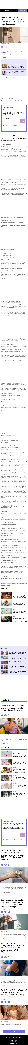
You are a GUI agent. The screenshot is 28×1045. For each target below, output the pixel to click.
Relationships (17, 593)
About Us (20, 1037)
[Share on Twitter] (5, 715)
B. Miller (6, 47)
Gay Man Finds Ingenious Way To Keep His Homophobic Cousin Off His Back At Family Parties (20, 795)
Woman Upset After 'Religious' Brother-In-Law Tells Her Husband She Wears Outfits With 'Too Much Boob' (12, 947)
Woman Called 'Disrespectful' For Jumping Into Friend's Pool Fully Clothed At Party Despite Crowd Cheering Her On (20, 612)
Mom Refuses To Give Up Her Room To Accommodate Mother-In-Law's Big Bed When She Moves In (16, 73)
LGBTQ (14, 791)
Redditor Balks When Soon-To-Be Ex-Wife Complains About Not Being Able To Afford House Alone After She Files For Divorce (20, 763)
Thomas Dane (4, 999)
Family (15, 767)
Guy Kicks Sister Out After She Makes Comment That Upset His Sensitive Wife (12, 708)
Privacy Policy (8, 1037)
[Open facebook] (12, 1041)
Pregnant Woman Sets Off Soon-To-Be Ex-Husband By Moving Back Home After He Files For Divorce (17, 653)
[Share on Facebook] (2, 715)
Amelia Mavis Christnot (6, 712)
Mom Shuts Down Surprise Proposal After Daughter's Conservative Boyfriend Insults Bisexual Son (19, 771)
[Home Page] (10, 10)
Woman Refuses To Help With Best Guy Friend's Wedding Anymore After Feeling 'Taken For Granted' (16, 66)
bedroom (4, 583)
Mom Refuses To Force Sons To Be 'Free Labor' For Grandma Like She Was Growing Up (20, 779)
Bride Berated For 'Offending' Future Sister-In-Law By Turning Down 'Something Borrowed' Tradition (14, 993)
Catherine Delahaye (4, 1021)
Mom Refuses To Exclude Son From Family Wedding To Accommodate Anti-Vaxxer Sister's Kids (19, 787)
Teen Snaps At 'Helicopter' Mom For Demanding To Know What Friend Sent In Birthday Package (13, 903)
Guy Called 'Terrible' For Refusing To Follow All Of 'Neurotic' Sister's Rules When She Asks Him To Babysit (19, 604)
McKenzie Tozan (5, 954)
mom (25, 583)
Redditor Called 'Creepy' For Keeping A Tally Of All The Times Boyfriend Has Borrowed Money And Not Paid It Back (19, 597)
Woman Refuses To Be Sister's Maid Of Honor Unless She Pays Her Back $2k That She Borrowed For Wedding (13, 855)
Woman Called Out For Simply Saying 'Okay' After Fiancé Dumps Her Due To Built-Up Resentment (17, 663)
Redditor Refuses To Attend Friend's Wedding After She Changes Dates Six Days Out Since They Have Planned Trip (19, 756)
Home (2, 14)
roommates (9, 583)
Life (5, 14)
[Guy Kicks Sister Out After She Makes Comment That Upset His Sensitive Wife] (14, 725)
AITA (23, 100)
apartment (20, 583)
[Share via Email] (9, 715)
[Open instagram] (16, 1041)
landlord (4, 585)
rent (15, 583)
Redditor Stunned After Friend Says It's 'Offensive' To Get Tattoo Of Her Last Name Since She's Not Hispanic (19, 621)
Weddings (15, 752)
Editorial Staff (15, 1037)
